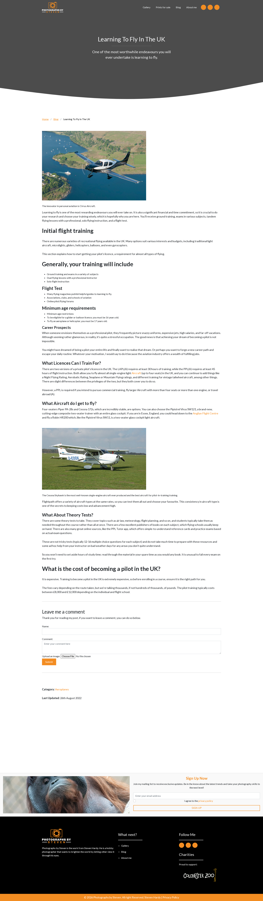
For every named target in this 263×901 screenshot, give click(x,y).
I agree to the (198, 800)
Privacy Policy (171, 897)
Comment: (47, 638)
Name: (45, 626)
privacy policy (205, 800)
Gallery (146, 7)
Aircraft (136, 373)
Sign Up (197, 808)
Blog (178, 7)
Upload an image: (51, 656)
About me (191, 7)
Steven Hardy (152, 897)
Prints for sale (163, 7)
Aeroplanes (62, 689)
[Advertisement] (131, 736)
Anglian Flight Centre (205, 413)
